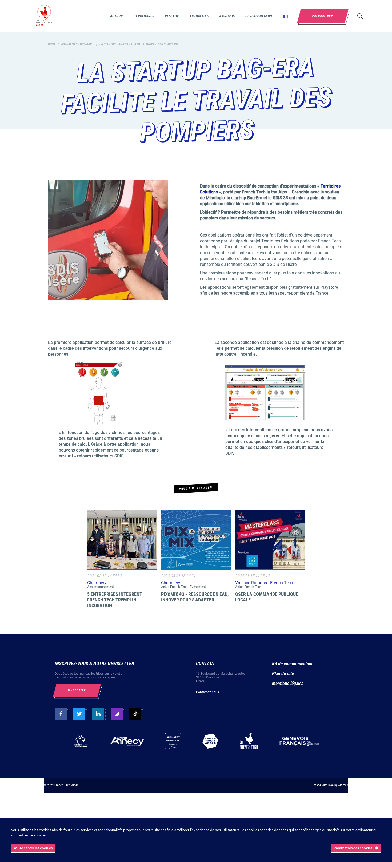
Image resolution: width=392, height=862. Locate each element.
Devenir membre (259, 16)
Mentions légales (287, 683)
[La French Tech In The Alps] (44, 16)
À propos (227, 16)
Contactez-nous (207, 692)
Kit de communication (292, 663)
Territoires (144, 16)
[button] (285, 16)
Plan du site (283, 673)
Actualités (199, 16)
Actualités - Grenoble (77, 44)
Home (52, 44)
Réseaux (172, 16)
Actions (116, 16)
